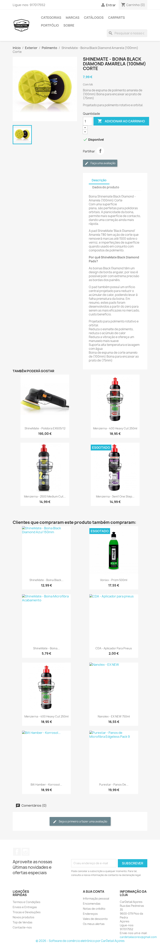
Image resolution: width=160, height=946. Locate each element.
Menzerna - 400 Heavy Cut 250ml (115, 428)
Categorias (51, 17)
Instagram (25, 852)
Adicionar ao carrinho (121, 121)
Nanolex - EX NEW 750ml (114, 716)
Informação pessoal (96, 898)
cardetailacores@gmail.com (138, 937)
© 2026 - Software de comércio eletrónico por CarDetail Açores (80, 941)
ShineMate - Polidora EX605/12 (45, 428)
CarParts (116, 17)
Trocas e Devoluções (27, 912)
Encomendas (91, 903)
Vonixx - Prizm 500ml (113, 580)
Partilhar (100, 151)
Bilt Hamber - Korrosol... (46, 784)
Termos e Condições (26, 902)
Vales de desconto (95, 919)
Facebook (17, 852)
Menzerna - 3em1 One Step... (115, 496)
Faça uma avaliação (103, 163)
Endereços (90, 914)
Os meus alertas (94, 924)
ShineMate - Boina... (46, 648)
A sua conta (93, 891)
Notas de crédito (94, 908)
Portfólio (50, 25)
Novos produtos (23, 917)
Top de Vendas (22, 922)
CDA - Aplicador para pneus (113, 648)
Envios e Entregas (25, 907)
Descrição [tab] (99, 180)
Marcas (72, 17)
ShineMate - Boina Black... (46, 580)
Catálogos (94, 17)
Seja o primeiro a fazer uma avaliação (82, 821)
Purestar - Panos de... (113, 784)
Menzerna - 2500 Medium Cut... (45, 496)
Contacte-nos (22, 927)
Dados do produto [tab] (105, 187)
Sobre (68, 25)
